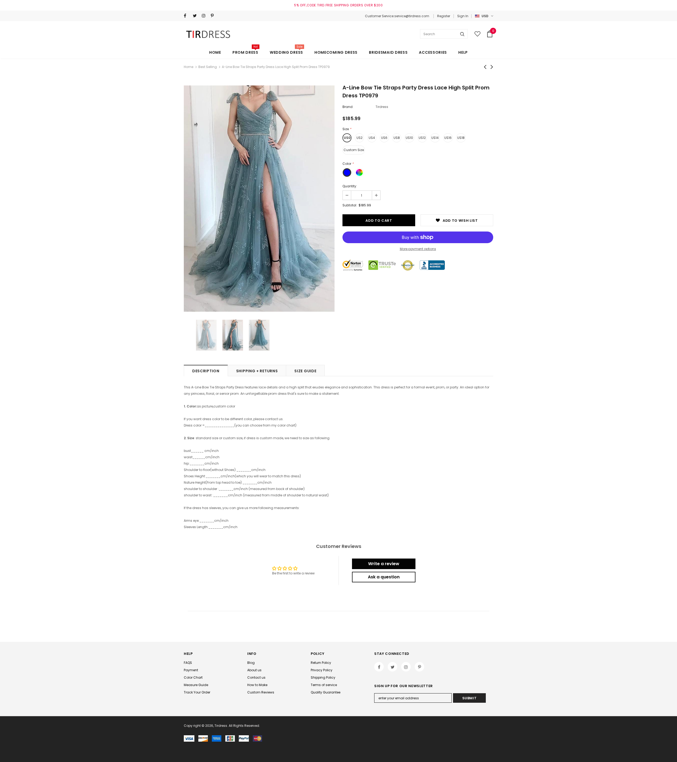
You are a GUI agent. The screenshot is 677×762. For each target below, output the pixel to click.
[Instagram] (205, 15)
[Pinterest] (214, 15)
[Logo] (209, 34)
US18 (461, 137)
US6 (384, 137)
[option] (259, 198)
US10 (409, 137)
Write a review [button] (383, 564)
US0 (347, 137)
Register (443, 16)
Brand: (347, 107)
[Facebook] (187, 15)
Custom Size (354, 150)
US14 (435, 137)
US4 (372, 137)
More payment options (418, 249)
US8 (397, 137)
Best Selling (207, 67)
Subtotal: (349, 205)
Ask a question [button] (384, 577)
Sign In (462, 16)
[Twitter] (196, 15)
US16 (448, 137)
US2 (359, 137)
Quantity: (349, 186)
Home (188, 67)
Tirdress (382, 107)
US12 (422, 137)
